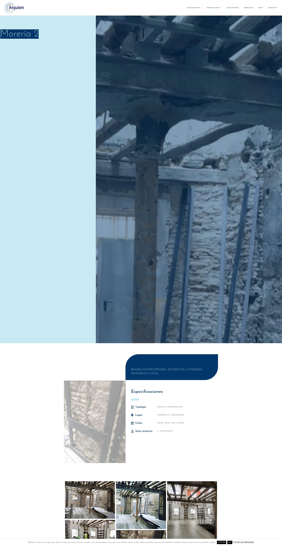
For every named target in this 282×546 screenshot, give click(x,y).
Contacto (272, 7)
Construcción (193, 7)
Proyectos (248, 7)
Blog (260, 7)
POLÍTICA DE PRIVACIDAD (243, 542)
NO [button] (230, 542)
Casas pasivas (232, 7)
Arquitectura (213, 7)
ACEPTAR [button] (221, 542)
